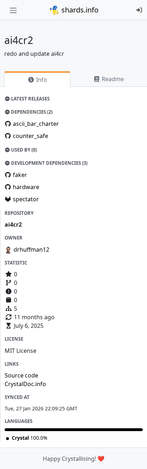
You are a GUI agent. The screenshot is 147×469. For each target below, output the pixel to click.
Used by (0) (23, 150)
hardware (26, 187)
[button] (133, 456)
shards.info (79, 10)
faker (20, 175)
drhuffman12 (31, 249)
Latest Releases (30, 98)
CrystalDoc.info (25, 384)
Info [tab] (41, 80)
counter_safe (30, 136)
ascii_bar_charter (36, 124)
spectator (26, 199)
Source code (21, 375)
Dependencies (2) (31, 112)
